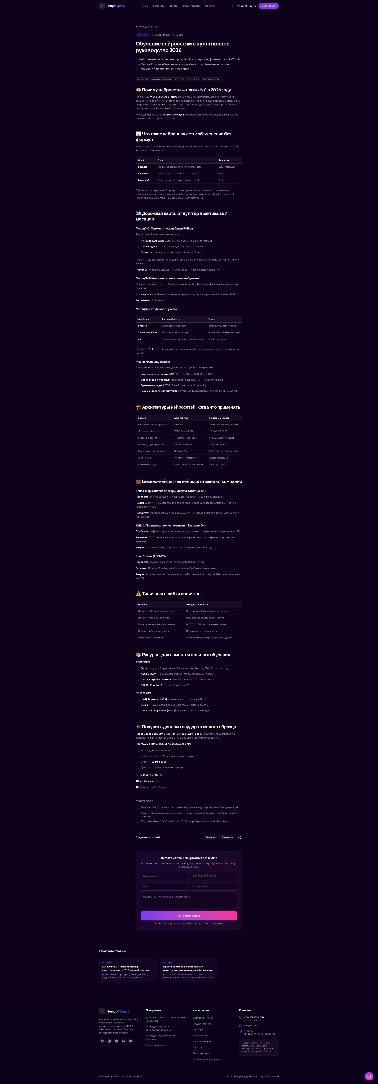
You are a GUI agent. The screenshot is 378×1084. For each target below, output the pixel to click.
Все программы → (155, 1045)
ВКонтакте (227, 837)
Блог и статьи (200, 1035)
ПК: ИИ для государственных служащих (161, 1037)
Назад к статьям (149, 26)
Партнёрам (198, 1029)
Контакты (210, 6)
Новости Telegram (202, 1041)
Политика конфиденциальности (209, 1059)
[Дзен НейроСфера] (116, 1041)
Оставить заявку (189, 915)
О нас (145, 6)
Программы (158, 6)
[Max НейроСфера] (130, 1041)
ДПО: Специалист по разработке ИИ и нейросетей (165, 1019)
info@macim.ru (251, 1025)
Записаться (268, 6)
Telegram (210, 837)
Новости (172, 6)
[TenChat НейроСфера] (123, 1041)
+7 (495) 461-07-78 (245, 6)
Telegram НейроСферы (153, 787)
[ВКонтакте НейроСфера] (109, 1041)
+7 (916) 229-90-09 (252, 1020)
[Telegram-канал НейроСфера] (102, 1041)
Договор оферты (201, 1053)
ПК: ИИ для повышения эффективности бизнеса (158, 1028)
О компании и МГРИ (203, 1018)
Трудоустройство (191, 6)
